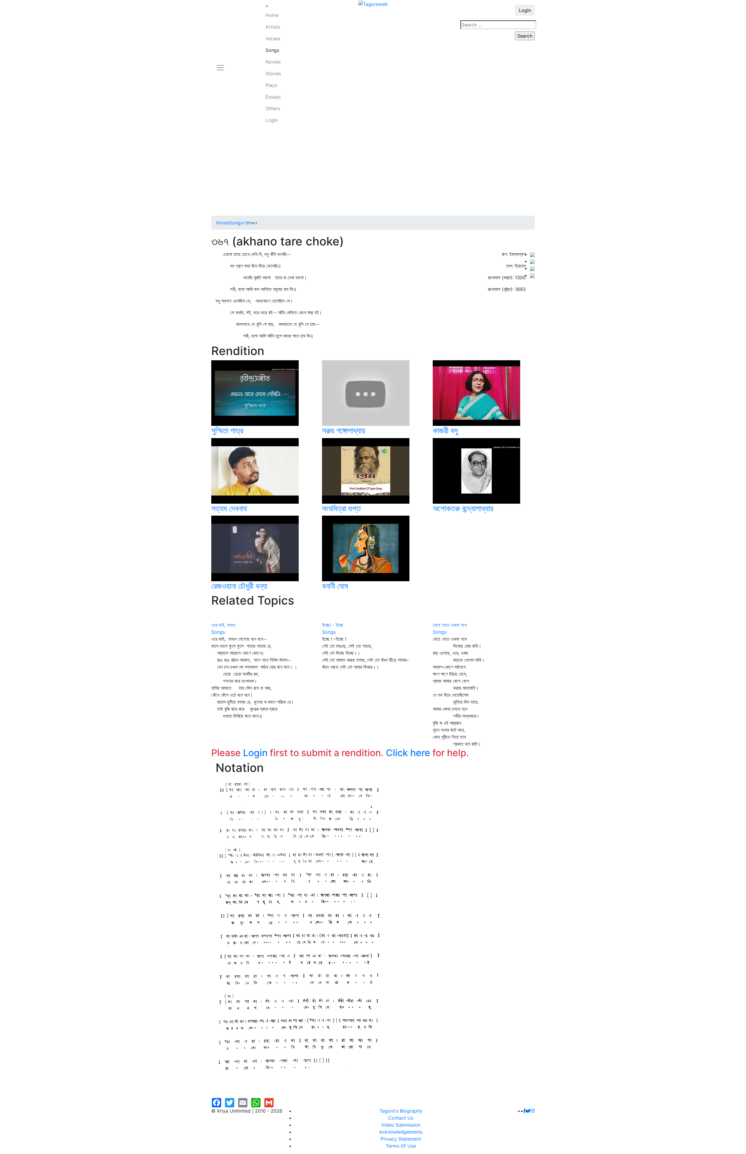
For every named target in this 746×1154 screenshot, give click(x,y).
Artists (272, 27)
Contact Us (400, 1118)
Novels (273, 62)
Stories (273, 73)
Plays (271, 85)
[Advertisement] (373, 172)
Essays (273, 97)
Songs (272, 50)
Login (271, 120)
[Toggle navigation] (220, 64)
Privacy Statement (401, 1139)
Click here (408, 752)
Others (272, 108)
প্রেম (246, 223)
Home (272, 15)
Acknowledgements (401, 1132)
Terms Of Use (401, 1146)
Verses (272, 38)
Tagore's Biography (400, 1111)
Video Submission (400, 1125)
